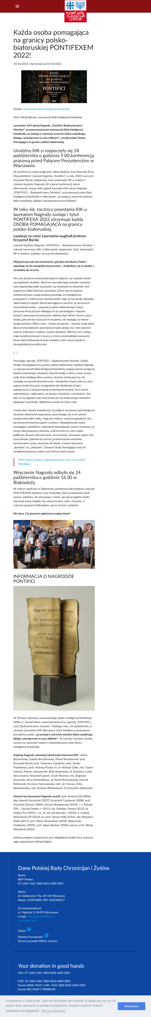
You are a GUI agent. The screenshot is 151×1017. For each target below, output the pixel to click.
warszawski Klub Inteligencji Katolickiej (46, 109)
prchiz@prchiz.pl (28, 920)
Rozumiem (132, 1006)
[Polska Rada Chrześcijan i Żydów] (75, 13)
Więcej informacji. (53, 1010)
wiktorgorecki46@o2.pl (41, 916)
